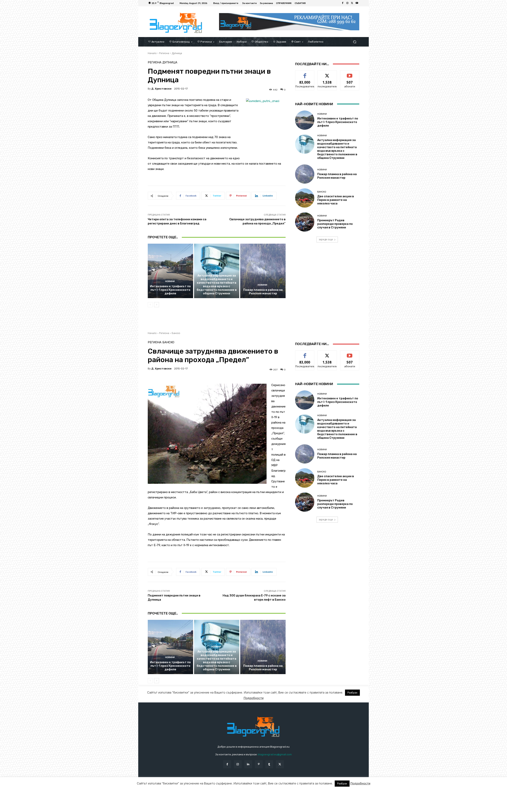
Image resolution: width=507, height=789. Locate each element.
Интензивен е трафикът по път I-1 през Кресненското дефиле (170, 289)
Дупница (177, 53)
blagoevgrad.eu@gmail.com (275, 754)
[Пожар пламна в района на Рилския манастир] (263, 271)
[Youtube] (357, 3)
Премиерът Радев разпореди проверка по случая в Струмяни (335, 223)
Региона (164, 53)
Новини (170, 281)
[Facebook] (342, 3)
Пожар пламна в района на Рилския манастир (263, 291)
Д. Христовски (161, 88)
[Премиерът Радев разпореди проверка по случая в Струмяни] (304, 222)
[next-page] (156, 304)
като (305, 73)
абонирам (349, 73)
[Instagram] (347, 3)
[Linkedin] (248, 764)
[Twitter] (352, 3)
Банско (321, 192)
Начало (152, 53)
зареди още (326, 239)
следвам (327, 73)
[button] (354, 41)
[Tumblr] (269, 764)
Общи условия (195, 784)
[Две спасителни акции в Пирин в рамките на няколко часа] (304, 198)
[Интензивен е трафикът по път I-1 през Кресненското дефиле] (170, 271)
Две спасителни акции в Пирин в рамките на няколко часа (335, 200)
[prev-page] (150, 304)
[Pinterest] (259, 764)
